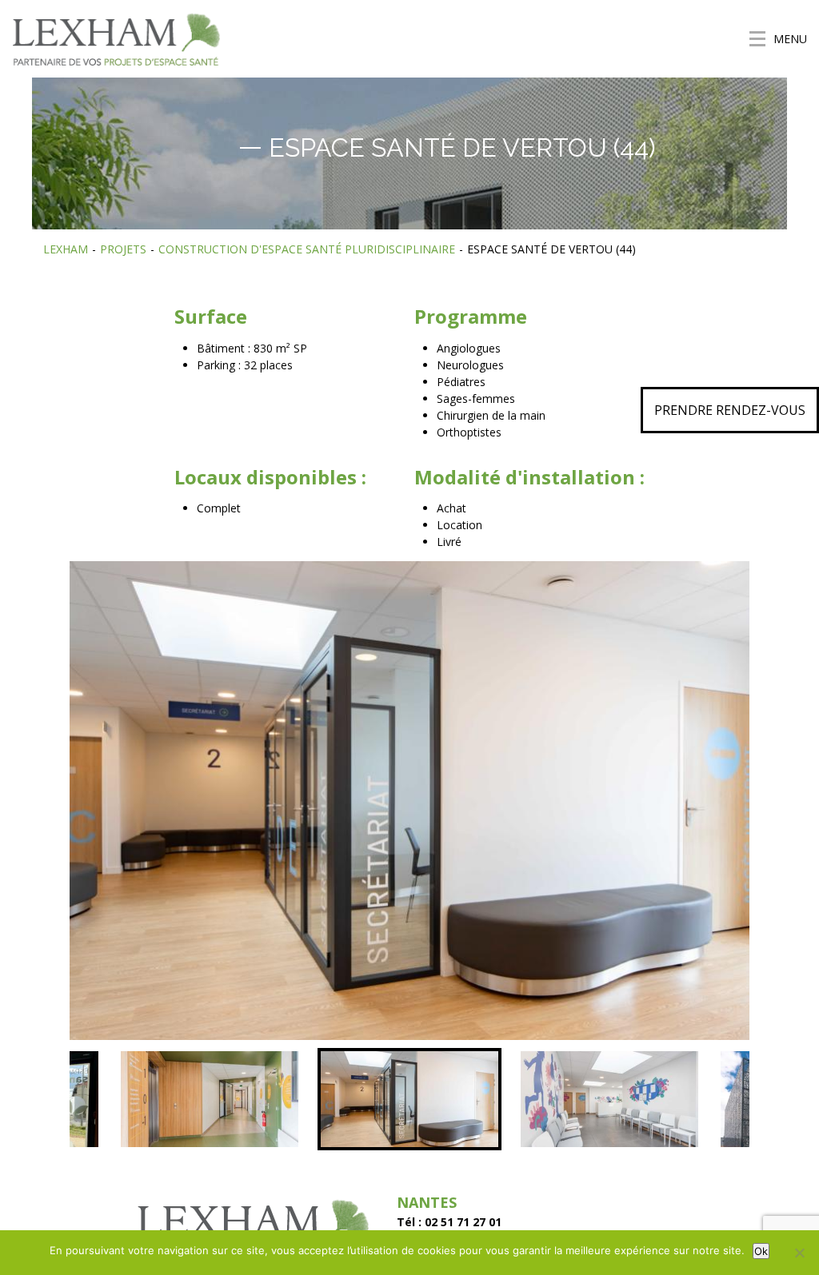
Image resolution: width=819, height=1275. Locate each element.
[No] (799, 1253)
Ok (761, 1251)
